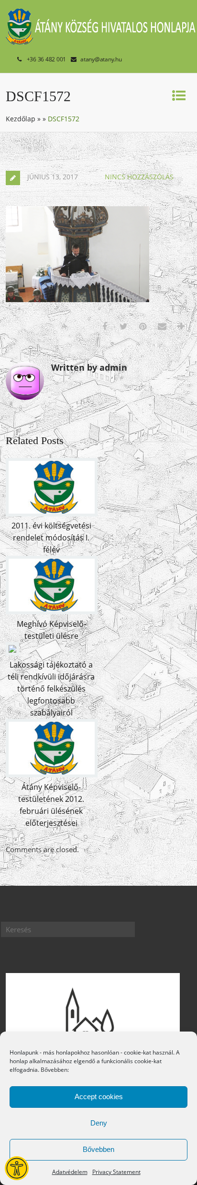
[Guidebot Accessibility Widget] (17, 1168)
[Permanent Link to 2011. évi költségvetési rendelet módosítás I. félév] (52, 513)
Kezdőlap (20, 118)
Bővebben (98, 1149)
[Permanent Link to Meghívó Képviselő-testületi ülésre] (52, 611)
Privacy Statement (116, 1172)
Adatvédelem (70, 1172)
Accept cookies (99, 1096)
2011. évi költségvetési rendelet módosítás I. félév (51, 537)
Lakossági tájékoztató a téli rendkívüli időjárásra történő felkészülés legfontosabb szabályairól (51, 688)
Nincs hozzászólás (139, 176)
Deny (98, 1123)
